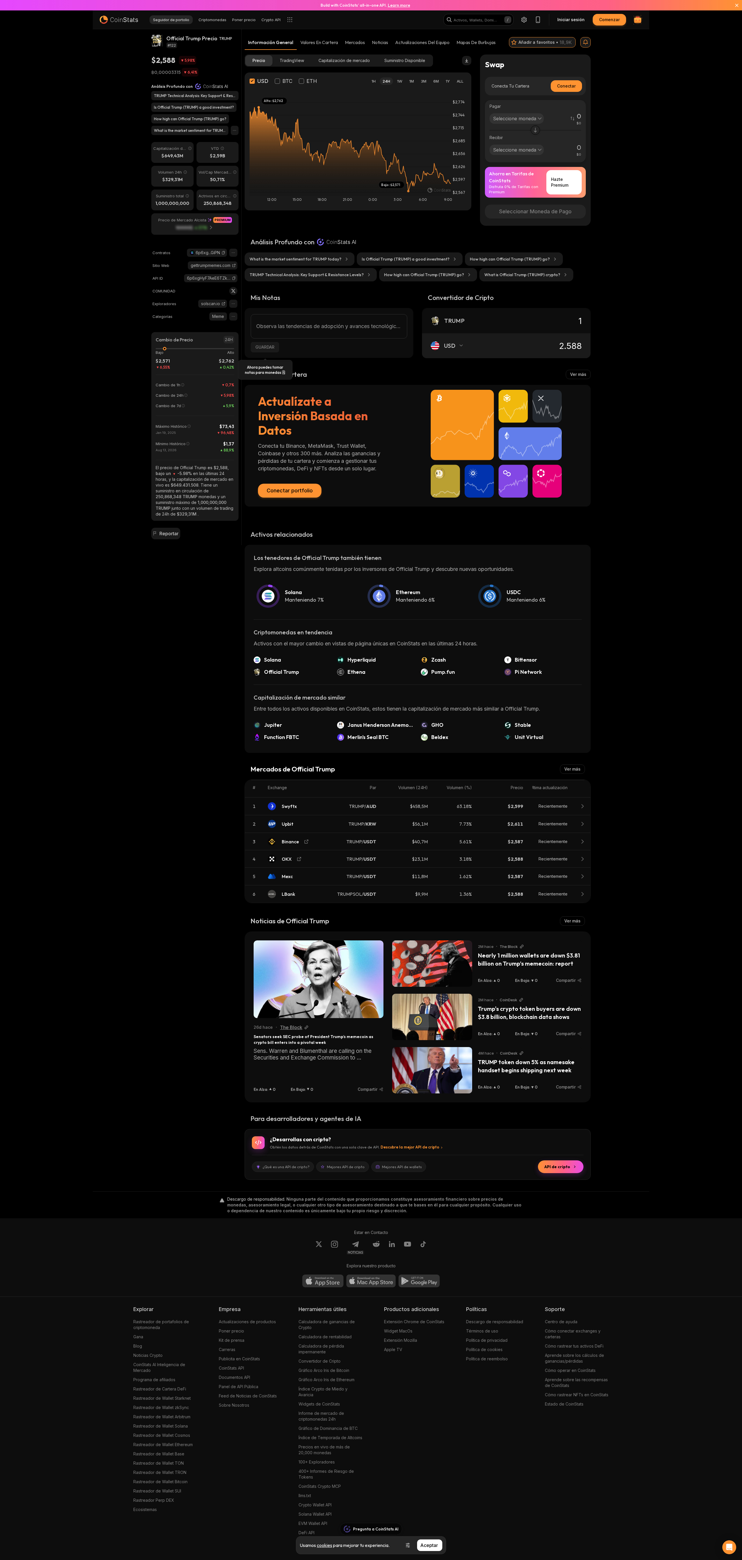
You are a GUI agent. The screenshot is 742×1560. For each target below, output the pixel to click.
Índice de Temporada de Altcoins (330, 1437)
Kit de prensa (231, 1340)
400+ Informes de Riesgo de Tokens (326, 1474)
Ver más (578, 374)
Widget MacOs (398, 1330)
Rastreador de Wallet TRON (159, 1472)
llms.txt (305, 1495)
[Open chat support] (729, 1547)
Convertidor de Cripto (320, 1361)
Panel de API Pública (238, 1386)
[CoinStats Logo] (119, 20)
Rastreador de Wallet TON (158, 1463)
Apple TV (393, 1349)
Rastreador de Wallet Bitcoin (160, 1481)
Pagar (495, 106)
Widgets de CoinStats (319, 1403)
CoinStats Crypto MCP (320, 1486)
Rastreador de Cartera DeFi (159, 1388)
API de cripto (557, 1166)
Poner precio (231, 1330)
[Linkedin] (391, 1248)
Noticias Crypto (148, 1355)
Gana (138, 1336)
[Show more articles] (235, 130)
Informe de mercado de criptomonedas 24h (321, 1416)
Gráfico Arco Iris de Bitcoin (324, 1370)
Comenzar (609, 19)
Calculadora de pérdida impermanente (321, 1349)
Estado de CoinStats (564, 1403)
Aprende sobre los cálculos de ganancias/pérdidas (574, 1358)
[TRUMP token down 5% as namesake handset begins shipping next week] (432, 1070)
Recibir (496, 137)
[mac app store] (371, 1281)
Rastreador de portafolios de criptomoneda (161, 1324)
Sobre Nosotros (234, 1405)
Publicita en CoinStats (239, 1358)
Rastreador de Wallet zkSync (161, 1407)
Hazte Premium (559, 182)
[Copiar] (223, 252)
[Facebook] (423, 1248)
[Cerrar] (733, 5)
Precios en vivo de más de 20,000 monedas (324, 1449)
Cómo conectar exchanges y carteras (573, 1333)
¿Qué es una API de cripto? (286, 1166)
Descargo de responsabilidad (494, 1321)
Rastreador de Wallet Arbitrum (161, 1416)
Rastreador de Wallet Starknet (162, 1398)
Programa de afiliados (154, 1379)
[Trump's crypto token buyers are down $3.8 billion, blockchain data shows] (432, 1017)
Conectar (566, 85)
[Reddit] (376, 1248)
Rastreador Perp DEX (153, 1500)
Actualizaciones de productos (247, 1321)
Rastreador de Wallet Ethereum (163, 1444)
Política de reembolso (487, 1358)
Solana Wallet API (315, 1514)
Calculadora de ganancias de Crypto (327, 1324)
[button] (223, 252)
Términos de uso (482, 1330)
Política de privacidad (487, 1340)
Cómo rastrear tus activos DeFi (574, 1346)
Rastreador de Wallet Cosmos (161, 1435)
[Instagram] (334, 1248)
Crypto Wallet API (315, 1504)
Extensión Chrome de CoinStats (414, 1321)
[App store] (322, 1281)
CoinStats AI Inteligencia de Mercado (159, 1367)
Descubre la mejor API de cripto (410, 1147)
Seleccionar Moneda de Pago (535, 211)
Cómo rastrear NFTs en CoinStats (576, 1394)
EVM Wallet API (313, 1523)
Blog (137, 1346)
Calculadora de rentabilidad (325, 1336)
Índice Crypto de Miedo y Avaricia (323, 1391)
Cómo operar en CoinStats (570, 1370)
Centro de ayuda (561, 1321)
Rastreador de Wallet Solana (160, 1426)
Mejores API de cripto (346, 1166)
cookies (324, 1545)
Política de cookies (484, 1349)
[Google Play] (419, 1281)
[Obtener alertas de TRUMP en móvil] (585, 42)
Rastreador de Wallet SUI (157, 1490)
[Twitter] (233, 291)
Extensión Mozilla (400, 1340)
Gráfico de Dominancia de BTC (328, 1428)
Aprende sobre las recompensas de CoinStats (576, 1382)
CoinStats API (231, 1368)
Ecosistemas (145, 1509)
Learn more (399, 5)
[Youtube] (407, 1248)
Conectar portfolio (290, 490)
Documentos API (234, 1377)
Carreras (227, 1349)
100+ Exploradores (317, 1461)
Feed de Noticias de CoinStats (248, 1395)
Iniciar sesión (571, 19)
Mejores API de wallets (402, 1166)
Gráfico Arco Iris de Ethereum (326, 1379)
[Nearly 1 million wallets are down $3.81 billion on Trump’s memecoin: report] (432, 963)
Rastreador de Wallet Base (158, 1453)
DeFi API (306, 1532)
